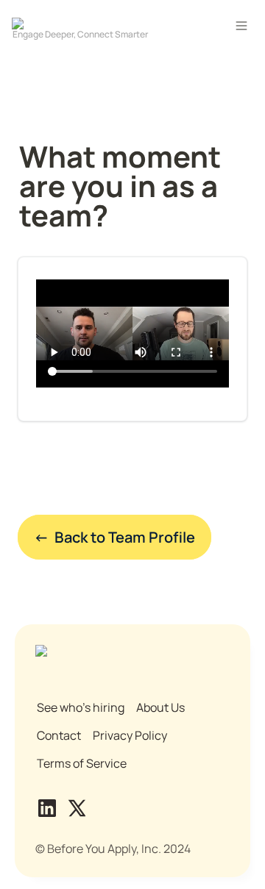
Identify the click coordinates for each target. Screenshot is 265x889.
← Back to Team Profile (114, 537)
